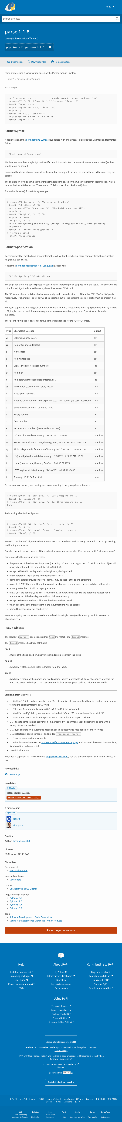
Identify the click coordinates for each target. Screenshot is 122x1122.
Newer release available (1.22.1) (23, 797)
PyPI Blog (60, 972)
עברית (58, 1102)
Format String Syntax (36, 140)
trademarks (85, 1055)
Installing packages (20, 972)
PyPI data (11, 788)
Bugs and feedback (100, 972)
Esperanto (68, 1102)
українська (69, 1099)
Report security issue (61, 1010)
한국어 (78, 1102)
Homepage (14, 774)
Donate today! (61, 1050)
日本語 (41, 1099)
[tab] (15, 62)
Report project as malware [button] (61, 930)
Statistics (61, 980)
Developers (15, 879)
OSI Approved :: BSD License (23, 888)
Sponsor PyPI (100, 984)
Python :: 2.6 (16, 901)
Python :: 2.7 (16, 904)
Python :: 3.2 (16, 908)
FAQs (21, 988)
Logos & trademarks (61, 984)
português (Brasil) (54, 1099)
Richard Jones (20, 841)
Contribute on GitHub (99, 976)
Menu (108, 6)
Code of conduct (60, 1014)
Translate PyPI (99, 980)
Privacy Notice (59, 1018)
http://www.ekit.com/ (57, 756)
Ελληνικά (80, 1099)
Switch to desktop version (61, 1082)
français (32, 1099)
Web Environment (18, 870)
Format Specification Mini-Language (34, 265)
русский (50, 1102)
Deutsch (89, 1099)
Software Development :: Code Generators (31, 917)
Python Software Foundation (63, 1064)
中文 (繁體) (112, 1099)
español (23, 1099)
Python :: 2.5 (16, 898)
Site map (61, 1067)
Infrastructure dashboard (59, 976)
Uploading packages (20, 976)
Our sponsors (61, 988)
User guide (20, 980)
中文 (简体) (100, 1099)
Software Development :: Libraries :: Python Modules (36, 920)
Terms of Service (59, 1006)
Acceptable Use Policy (60, 1022)
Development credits (99, 988)
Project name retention (20, 984)
